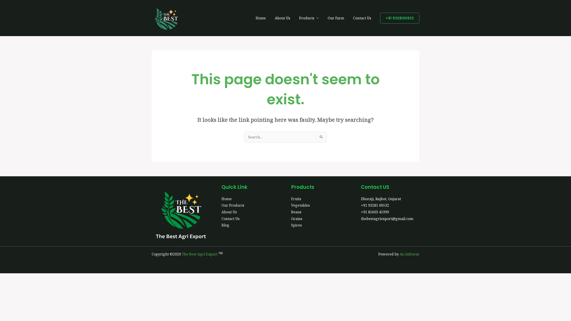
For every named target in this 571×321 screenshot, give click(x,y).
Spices (296, 225)
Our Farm (336, 18)
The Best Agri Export (199, 254)
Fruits (296, 198)
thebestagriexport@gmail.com (387, 218)
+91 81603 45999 (375, 212)
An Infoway (409, 254)
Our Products (232, 205)
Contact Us (362, 18)
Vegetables (300, 205)
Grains (296, 218)
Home (261, 18)
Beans (296, 212)
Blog (225, 225)
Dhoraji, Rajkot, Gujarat (381, 198)
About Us (282, 18)
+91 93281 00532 (375, 205)
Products (306, 18)
